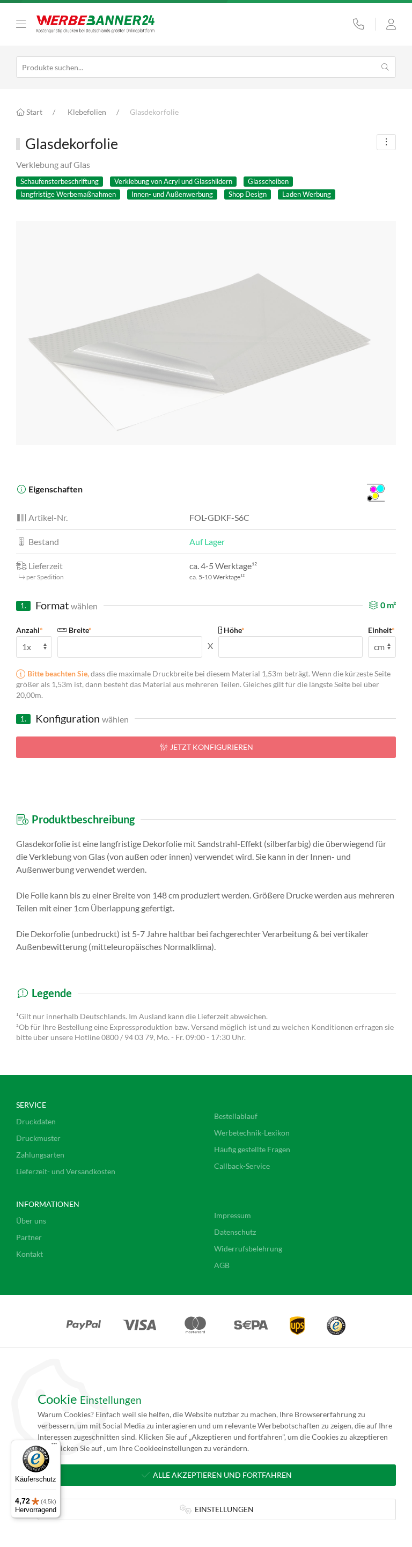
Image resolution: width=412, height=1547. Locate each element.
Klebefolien (87, 111)
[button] (21, 24)
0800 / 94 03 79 (127, 1037)
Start (33, 111)
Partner (29, 1237)
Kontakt (29, 1253)
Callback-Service (242, 1165)
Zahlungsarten (40, 1154)
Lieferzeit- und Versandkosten (65, 1171)
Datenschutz (235, 1231)
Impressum (232, 1215)
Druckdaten (36, 1121)
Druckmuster (38, 1138)
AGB (222, 1265)
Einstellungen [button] (223, 1509)
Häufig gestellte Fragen (252, 1149)
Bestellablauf (236, 1116)
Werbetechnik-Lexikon (252, 1132)
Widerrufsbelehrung (248, 1248)
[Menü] (54, 1446)
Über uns (31, 1220)
